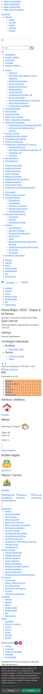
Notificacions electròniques (17, 566)
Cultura (8, 627)
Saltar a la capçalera (12, 1)
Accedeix (5, 414)
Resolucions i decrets (14, 522)
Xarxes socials (11, 296)
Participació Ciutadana (15, 528)
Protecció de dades (13, 651)
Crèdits (8, 646)
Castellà (12, 22)
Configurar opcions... (10, 686)
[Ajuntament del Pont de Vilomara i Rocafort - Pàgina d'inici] (15, 42)
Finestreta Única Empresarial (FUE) (20, 574)
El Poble (8, 635)
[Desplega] (17, 283)
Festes (8, 632)
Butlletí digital (11, 299)
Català (11, 19)
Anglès (12, 25)
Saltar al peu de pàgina (14, 9)
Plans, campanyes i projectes (17, 525)
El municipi (6, 577)
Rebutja (11, 690)
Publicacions (10, 394)
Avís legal (9, 654)
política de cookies (23, 683)
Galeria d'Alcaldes (12, 514)
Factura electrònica (13, 572)
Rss (6, 302)
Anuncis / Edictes (12, 530)
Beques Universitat (13, 563)
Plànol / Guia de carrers (15, 583)
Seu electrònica (11, 544)
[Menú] (2, 52)
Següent (12, 450)
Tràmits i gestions (12, 558)
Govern (8, 511)
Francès (12, 30)
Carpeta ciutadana (13, 569)
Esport (8, 629)
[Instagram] (20, 642)
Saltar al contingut (12, 4)
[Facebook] (16, 642)
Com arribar (10, 580)
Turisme (8, 591)
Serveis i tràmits (8, 550)
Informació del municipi (15, 588)
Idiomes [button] (8, 17)
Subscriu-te (6, 470)
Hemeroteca (10, 304)
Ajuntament (6, 508)
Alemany (12, 28)
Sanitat (8, 638)
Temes (4, 618)
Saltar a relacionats (12, 7)
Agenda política (11, 383)
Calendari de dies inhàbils (16, 533)
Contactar (5, 14)
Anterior (5, 450)
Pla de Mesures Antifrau (15, 536)
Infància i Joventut (13, 624)
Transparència (11, 547)
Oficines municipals (13, 552)
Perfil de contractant (14, 539)
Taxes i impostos (12, 561)
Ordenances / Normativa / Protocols (20, 541)
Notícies (8, 288)
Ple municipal (11, 517)
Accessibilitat (10, 657)
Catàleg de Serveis (13, 555)
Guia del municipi (12, 585)
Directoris (9, 389)
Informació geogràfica (15, 594)
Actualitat (10, 282)
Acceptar (31, 690)
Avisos (8, 293)
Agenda (24, 282)
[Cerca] (32, 48)
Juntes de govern (12, 519)
